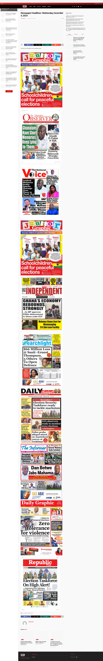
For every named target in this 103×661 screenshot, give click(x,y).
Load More (9, 91)
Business (44, 6)
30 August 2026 (23, 645)
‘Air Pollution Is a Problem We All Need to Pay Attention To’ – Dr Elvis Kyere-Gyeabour (11, 47)
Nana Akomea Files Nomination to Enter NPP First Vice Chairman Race (11, 59)
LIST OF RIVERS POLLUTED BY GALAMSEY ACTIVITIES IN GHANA (79, 58)
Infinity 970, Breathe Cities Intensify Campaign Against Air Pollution (11, 53)
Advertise (2, 3)
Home (30, 6)
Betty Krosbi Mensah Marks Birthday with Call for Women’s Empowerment (11, 20)
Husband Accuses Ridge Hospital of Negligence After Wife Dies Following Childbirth (11, 72)
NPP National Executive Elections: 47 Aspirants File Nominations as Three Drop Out (11, 28)
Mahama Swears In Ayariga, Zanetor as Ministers (74, 25)
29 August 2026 (38, 644)
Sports (49, 6)
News (34, 6)
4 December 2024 (29, 18)
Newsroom (23, 18)
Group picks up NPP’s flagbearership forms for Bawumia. (78, 52)
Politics (39, 6)
